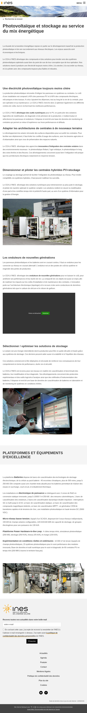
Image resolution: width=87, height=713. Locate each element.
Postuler (43, 662)
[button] (84, 3)
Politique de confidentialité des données (43, 676)
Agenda (43, 658)
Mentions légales (43, 671)
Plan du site (43, 681)
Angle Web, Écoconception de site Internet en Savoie (43, 709)
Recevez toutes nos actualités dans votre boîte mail (25, 620)
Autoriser (45, 313)
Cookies (43, 685)
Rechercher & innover (14, 19)
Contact (43, 667)
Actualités (43, 653)
